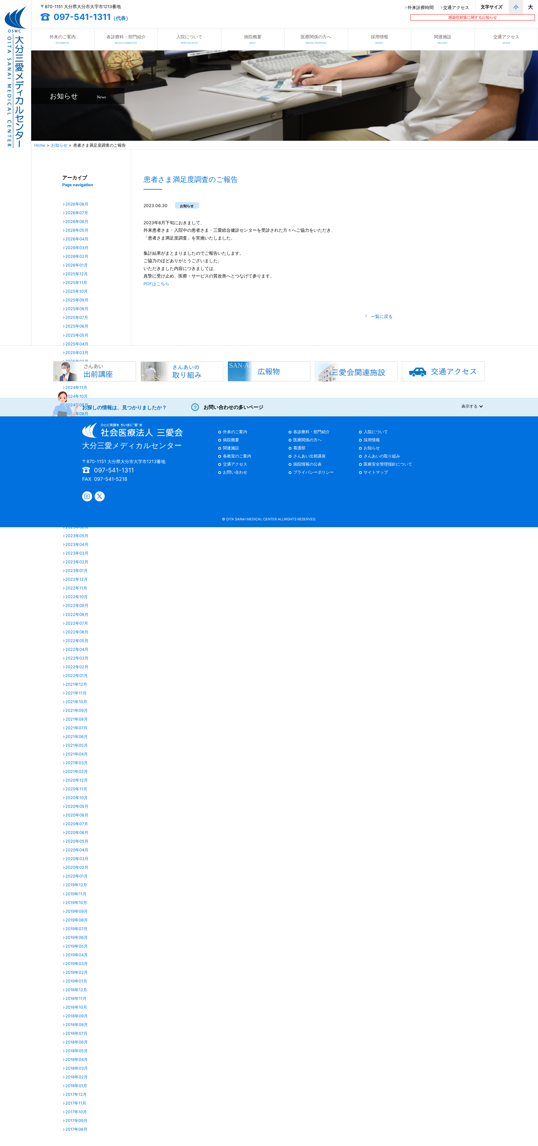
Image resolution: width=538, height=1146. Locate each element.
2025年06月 (76, 326)
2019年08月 (76, 920)
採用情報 (379, 39)
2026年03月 (76, 248)
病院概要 (253, 39)
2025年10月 (76, 292)
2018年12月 (76, 990)
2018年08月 (76, 1025)
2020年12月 (76, 781)
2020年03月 (76, 859)
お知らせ (59, 145)
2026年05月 (76, 231)
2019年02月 (76, 973)
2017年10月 (76, 1112)
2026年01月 (76, 265)
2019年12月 (76, 885)
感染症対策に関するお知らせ (472, 17)
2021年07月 (76, 728)
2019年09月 (76, 912)
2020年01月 (76, 876)
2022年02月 (76, 667)
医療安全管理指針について (388, 464)
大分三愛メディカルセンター (132, 445)
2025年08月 (76, 309)
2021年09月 (76, 711)
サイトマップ (376, 473)
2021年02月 (76, 772)
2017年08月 (76, 1130)
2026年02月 (76, 257)
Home (39, 145)
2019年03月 (76, 964)
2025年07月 (76, 318)
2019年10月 (76, 903)
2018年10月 (76, 1008)
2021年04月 (76, 754)
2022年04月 (76, 650)
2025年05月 (76, 336)
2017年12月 (76, 1095)
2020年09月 (76, 807)
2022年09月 (76, 606)
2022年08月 (76, 615)
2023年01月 (76, 571)
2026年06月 (76, 222)
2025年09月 (76, 300)
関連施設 (442, 39)
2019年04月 (76, 955)
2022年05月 (76, 641)
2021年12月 (76, 685)
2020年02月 (76, 868)
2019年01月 (76, 981)
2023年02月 (76, 562)
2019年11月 (76, 894)
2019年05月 (76, 947)
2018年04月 (76, 1060)
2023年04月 (76, 545)
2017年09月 (76, 1121)
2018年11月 (76, 999)
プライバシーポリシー (313, 473)
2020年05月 (76, 842)
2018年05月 (76, 1051)
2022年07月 (76, 624)
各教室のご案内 (237, 456)
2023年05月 (76, 536)
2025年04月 (76, 344)
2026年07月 (76, 213)
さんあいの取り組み (382, 456)
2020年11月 (76, 789)
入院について (189, 39)
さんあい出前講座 (309, 456)
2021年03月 (76, 763)
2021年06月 (76, 737)
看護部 (299, 448)
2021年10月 (76, 702)
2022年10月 (76, 597)
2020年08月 (76, 815)
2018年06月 (76, 1042)
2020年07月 (76, 824)
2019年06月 (76, 938)
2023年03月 (76, 554)
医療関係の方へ (316, 39)
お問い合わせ (235, 473)
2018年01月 (76, 1086)
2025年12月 (76, 274)
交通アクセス (456, 8)
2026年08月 (76, 204)
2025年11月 (76, 283)
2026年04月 (76, 239)
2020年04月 (76, 850)
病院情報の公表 (307, 464)
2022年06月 (76, 632)
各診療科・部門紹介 (126, 39)
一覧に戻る (382, 316)
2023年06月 (76, 527)
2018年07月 (76, 1034)
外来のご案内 (63, 39)
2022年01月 (76, 676)
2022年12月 (76, 580)
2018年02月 (76, 1077)
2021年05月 (76, 746)
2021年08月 (76, 719)
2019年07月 (76, 929)
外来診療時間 (421, 8)
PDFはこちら (156, 283)
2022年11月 (76, 588)
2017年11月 (75, 1103)
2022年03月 (76, 658)
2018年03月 (76, 1069)
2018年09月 (76, 1016)
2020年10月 (76, 798)
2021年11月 (76, 693)
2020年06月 (76, 833)
